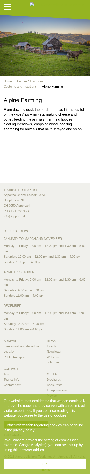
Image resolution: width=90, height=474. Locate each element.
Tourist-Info (11, 379)
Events (52, 346)
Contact (11, 369)
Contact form (13, 385)
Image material (57, 390)
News (51, 341)
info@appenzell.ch (16, 216)
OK (45, 464)
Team (7, 374)
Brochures (54, 379)
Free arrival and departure (21, 346)
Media (52, 374)
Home (8, 81)
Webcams (54, 357)
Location (9, 351)
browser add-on (31, 450)
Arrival (10, 341)
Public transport (14, 357)
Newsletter (54, 351)
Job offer (53, 362)
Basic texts (55, 385)
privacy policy (23, 430)
